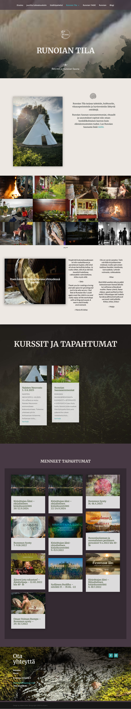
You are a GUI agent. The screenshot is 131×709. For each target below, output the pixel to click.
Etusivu (20, 5)
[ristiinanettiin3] (16, 221)
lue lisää (25, 421)
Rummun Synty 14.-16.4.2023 (97, 502)
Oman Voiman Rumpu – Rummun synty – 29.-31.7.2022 (27, 621)
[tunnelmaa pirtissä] (16, 244)
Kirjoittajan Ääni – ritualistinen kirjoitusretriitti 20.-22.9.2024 (24, 505)
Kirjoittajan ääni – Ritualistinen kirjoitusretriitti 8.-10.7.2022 (98, 583)
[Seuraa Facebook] (111, 655)
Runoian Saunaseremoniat (64, 389)
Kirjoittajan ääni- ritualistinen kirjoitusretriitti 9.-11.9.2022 (60, 546)
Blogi (112, 5)
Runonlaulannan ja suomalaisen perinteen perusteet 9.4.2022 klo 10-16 (102, 542)
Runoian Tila (71, 5)
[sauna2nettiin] (114, 221)
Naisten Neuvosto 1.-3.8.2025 (32, 389)
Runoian (102, 5)
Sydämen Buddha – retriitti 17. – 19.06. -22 (63, 585)
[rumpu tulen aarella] (16, 198)
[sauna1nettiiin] (114, 198)
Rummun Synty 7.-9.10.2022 (23, 544)
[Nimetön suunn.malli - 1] (82, 198)
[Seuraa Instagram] (116, 655)
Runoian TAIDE (89, 5)
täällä (101, 127)
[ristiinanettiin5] (114, 244)
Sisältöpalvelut (56, 5)
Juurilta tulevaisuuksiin (36, 5)
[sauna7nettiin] (82, 244)
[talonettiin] (82, 221)
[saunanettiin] (49, 198)
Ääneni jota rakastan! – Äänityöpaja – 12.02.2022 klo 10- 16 (28, 582)
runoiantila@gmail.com (24, 683)
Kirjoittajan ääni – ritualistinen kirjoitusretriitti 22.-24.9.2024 (61, 505)
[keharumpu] (49, 244)
